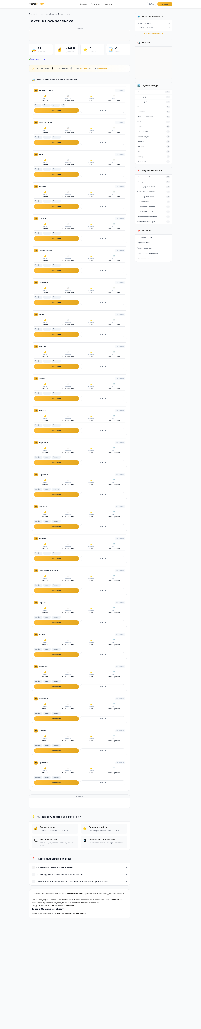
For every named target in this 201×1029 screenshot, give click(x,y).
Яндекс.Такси (46, 90)
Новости (107, 4)
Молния (43, 538)
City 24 (42, 602)
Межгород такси (144, 259)
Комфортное (45, 122)
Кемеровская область (146, 207)
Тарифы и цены (143, 242)
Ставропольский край (146, 222)
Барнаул (140, 156)
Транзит (43, 186)
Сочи (139, 107)
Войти (151, 4)
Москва (140, 92)
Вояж (41, 314)
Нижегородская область (147, 217)
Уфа (139, 151)
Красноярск (142, 102)
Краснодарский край (146, 187)
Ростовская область (145, 212)
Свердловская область (146, 182)
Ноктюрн (43, 666)
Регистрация (164, 4)
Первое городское (49, 570)
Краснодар (141, 97)
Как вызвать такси (144, 237)
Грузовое (43, 474)
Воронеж (141, 112)
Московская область (146, 177)
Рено (41, 154)
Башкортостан (143, 202)
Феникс (43, 506)
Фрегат (43, 378)
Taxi (37, 4)
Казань (140, 127)
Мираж (42, 410)
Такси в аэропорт (144, 248)
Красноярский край (145, 197)
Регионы (95, 4)
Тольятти (140, 146)
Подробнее (56, 110)
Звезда (42, 346)
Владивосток (142, 132)
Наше (42, 634)
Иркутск (140, 142)
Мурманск (141, 161)
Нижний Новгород (145, 117)
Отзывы (102, 110)
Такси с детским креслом (147, 253)
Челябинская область (146, 192)
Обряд (42, 218)
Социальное (45, 250)
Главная (83, 4)
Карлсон (43, 442)
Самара (140, 122)
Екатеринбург (143, 137)
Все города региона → (153, 33)
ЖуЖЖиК (44, 698)
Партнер (43, 282)
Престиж (43, 763)
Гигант (42, 730)
